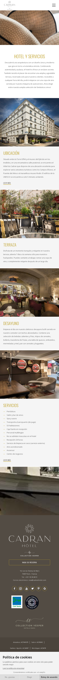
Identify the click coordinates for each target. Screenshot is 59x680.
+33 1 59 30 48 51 (31, 577)
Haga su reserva (29, 562)
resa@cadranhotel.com (37, 580)
